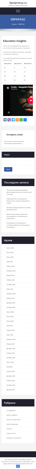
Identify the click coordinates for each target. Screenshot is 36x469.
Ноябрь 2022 (11, 380)
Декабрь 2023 (11, 348)
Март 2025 (10, 289)
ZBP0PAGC (21, 24)
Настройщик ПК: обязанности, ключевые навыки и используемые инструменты (18, 225)
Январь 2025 (10, 298)
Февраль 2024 (11, 339)
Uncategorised (11, 410)
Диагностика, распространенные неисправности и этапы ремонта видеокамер (17, 216)
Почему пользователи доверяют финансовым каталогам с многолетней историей (19, 192)
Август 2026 (10, 248)
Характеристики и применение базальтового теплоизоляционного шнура (18, 201)
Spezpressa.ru (18, 2)
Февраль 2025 (11, 294)
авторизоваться (17, 143)
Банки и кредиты (12, 415)
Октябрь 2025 (11, 284)
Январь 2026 (10, 275)
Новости (9, 429)
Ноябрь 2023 (11, 353)
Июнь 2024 (10, 321)
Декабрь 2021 (11, 390)
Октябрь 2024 (11, 307)
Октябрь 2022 (11, 385)
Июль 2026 (10, 252)
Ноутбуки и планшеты (14, 438)
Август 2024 (10, 312)
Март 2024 (10, 335)
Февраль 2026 (11, 271)
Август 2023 (10, 362)
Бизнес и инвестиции (13, 419)
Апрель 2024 (10, 330)
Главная (14, 24)
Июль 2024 (10, 316)
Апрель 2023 (10, 371)
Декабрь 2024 (11, 303)
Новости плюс (11, 433)
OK (18, 466)
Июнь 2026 (10, 257)
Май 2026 (9, 262)
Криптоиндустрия (12, 424)
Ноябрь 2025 (11, 280)
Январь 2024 (10, 344)
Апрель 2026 (10, 266)
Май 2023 (9, 367)
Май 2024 (9, 326)
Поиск (7, 154)
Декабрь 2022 (11, 376)
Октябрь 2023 (11, 358)
